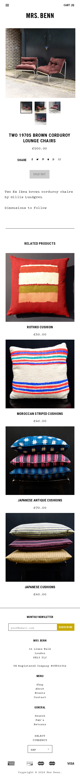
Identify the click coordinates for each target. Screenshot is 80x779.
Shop (40, 683)
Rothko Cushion (40, 327)
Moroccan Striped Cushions (40, 414)
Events (40, 692)
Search (40, 715)
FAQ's (40, 719)
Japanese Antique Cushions (40, 500)
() (69, 5)
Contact (40, 696)
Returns (40, 723)
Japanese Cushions (40, 587)
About (40, 687)
